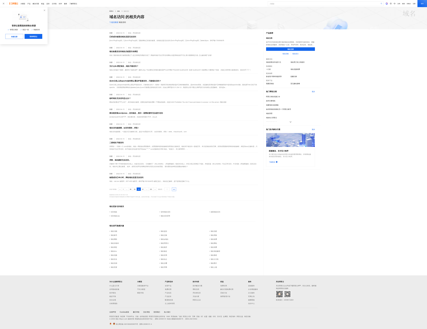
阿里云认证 (197, 300)
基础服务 (251, 285)
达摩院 (225, 316)
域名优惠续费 (295, 69)
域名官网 (164, 267)
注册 (414, 3)
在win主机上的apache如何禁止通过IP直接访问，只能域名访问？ (135, 80)
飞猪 (180, 316)
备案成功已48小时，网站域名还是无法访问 (126, 177)
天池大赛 (196, 296)
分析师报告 (113, 303)
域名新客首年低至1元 (273, 62)
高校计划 (223, 293)
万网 (193, 316)
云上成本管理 (170, 303)
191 (151, 189)
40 (139, 189)
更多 (313, 91)
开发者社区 (197, 293)
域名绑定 (114, 247)
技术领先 (112, 293)
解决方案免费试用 (226, 289)
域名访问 (118, 22)
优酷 (210, 316)
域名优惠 (114, 255)
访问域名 (114, 212)
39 (134, 189)
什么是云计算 (114, 285)
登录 (422, 3)
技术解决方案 (197, 285)
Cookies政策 (124, 312)
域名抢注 (295, 54)
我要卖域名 (270, 83)
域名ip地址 (164, 239)
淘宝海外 (232, 316)
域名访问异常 (165, 216)
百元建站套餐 (295, 83)
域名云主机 (215, 259)
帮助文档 (196, 289)
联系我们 (157, 312)
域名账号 (114, 235)
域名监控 (164, 231)
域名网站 (214, 243)
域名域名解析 (215, 251)
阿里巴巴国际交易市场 (157, 316)
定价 (48, 3)
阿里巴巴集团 (114, 316)
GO (174, 189)
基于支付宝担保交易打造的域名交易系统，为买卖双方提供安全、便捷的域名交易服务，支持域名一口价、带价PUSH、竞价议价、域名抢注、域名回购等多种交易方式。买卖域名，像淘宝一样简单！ (290, 43)
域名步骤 (164, 263)
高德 (198, 316)
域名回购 (285, 54)
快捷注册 (14, 36)
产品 (28, 3)
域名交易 (269, 38)
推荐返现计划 (225, 296)
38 (130, 189)
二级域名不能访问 (116, 142)
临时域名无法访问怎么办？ (120, 98)
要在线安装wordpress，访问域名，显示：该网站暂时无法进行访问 (136, 113)
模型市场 (140, 293)
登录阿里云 (33, 36)
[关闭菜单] (3, 3)
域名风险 (214, 235)
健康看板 (251, 300)
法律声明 (112, 312)
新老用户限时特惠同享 (274, 76)
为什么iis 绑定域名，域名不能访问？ (123, 66)
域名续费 (214, 247)
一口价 (268, 69)
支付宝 (219, 316)
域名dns (114, 251)
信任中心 (251, 303)
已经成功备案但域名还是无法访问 (122, 36)
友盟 (205, 316)
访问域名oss (115, 216)
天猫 (137, 316)
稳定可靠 (112, 296)
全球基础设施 (114, 289)
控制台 (409, 3)
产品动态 (168, 293)
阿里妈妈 (174, 316)
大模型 (22, 3)
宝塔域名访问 (165, 212)
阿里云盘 (240, 316)
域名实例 (114, 263)
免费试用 (168, 289)
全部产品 (168, 285)
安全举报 (146, 312)
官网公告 (251, 296)
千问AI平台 (130, 316)
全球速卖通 (144, 316)
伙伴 (60, 3)
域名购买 (164, 247)
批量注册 (294, 76)
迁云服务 (251, 293)
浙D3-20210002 (191, 319)
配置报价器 (169, 300)
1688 (168, 316)
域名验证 (164, 251)
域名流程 (214, 231)
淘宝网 (122, 316)
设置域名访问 (215, 212)
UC (202, 316)
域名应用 (164, 255)
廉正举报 (136, 312)
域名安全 (114, 259)
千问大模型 (141, 289)
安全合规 (112, 300)
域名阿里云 (165, 243)
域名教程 (214, 255)
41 (143, 189)
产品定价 (168, 296)
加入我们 (167, 312)
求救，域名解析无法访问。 (120, 160)
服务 (65, 3)
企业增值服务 (253, 289)
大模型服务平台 (143, 285)
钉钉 (214, 316)
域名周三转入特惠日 (298, 62)
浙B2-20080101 (161, 319)
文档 (398, 3)
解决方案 (36, 3)
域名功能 (114, 231)
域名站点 (164, 259)
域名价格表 (115, 243)
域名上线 (214, 267)
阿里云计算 (187, 316)
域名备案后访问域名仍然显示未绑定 (123, 51)
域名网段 (114, 239)
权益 (42, 3)
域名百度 (114, 267)
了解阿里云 (73, 3)
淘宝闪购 (247, 316)
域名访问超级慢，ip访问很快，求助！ (124, 127)
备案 (403, 3)
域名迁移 (164, 235)
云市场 (54, 3)
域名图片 (214, 263)
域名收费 (214, 239)
